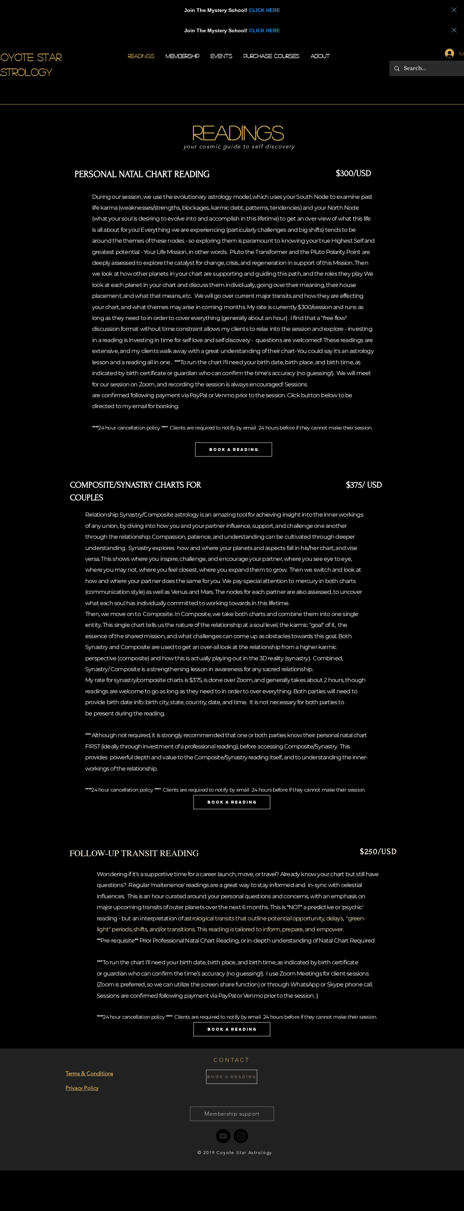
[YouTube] (223, 1136)
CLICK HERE (264, 10)
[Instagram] (241, 1136)
